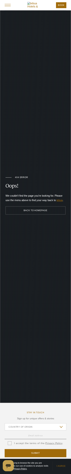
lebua (60, 200)
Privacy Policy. (20, 469)
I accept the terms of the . (38, 443)
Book (61, 5)
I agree (61, 466)
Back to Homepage (35, 210)
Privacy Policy (53, 443)
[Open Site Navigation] (8, 5)
